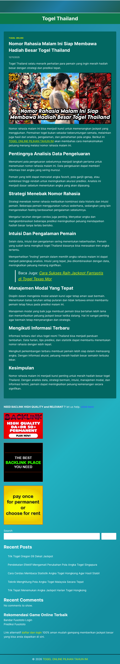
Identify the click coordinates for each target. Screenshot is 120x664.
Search (8, 530)
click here (87, 406)
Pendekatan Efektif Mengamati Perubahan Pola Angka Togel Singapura (52, 564)
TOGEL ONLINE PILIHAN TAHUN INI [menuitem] (31, 141)
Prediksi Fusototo (14, 624)
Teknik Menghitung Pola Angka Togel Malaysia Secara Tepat (46, 581)
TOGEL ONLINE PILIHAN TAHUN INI (65, 659)
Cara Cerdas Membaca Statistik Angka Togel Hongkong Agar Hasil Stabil (54, 573)
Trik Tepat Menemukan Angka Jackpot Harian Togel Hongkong (47, 590)
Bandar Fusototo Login (18, 620)
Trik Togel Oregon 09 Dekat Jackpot (30, 556)
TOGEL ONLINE (16, 38)
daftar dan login (32, 632)
